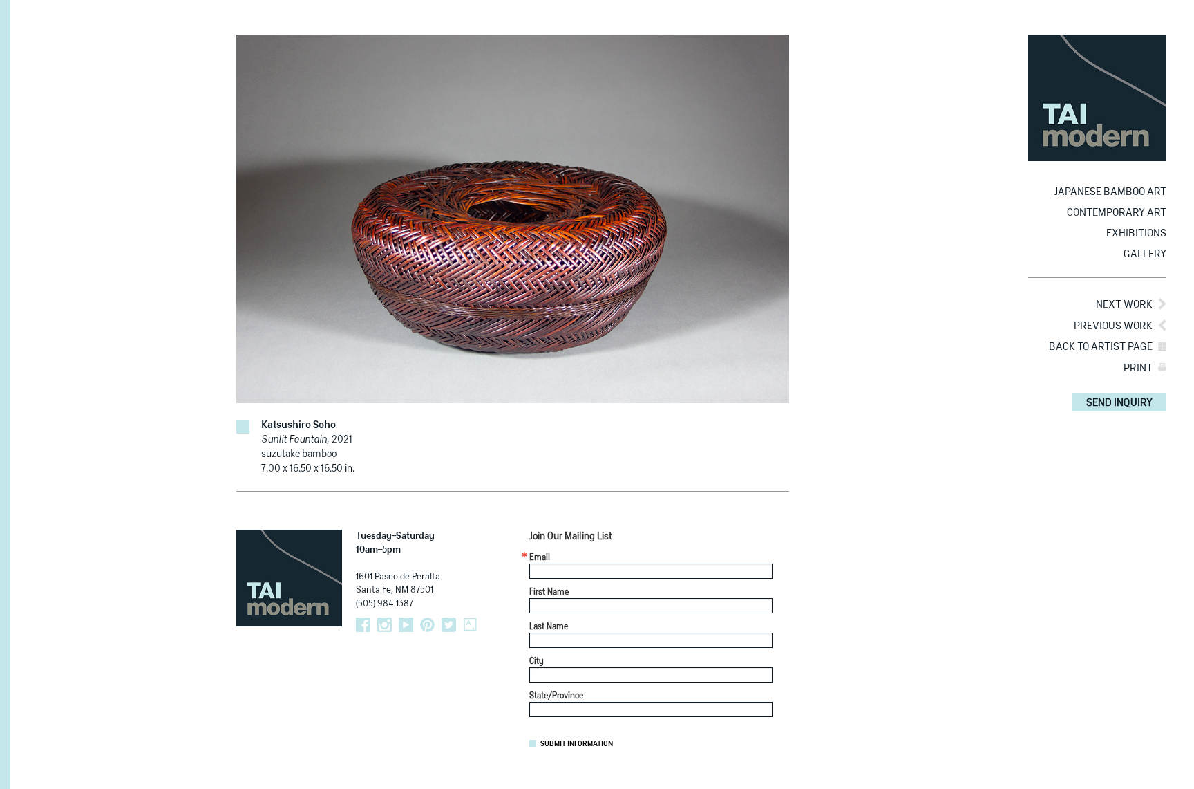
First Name (549, 592)
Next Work (1124, 304)
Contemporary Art (1116, 212)
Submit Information (576, 744)
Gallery (1145, 254)
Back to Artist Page (1101, 347)
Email (539, 558)
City (536, 662)
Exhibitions (1136, 233)
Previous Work (1113, 326)
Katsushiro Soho (298, 425)
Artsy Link (470, 625)
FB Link (363, 625)
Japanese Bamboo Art (1110, 192)
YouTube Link (406, 625)
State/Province (556, 696)
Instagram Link (384, 625)
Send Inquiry (1119, 403)
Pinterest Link (427, 625)
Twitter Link (449, 625)
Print (1138, 368)
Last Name (548, 627)
